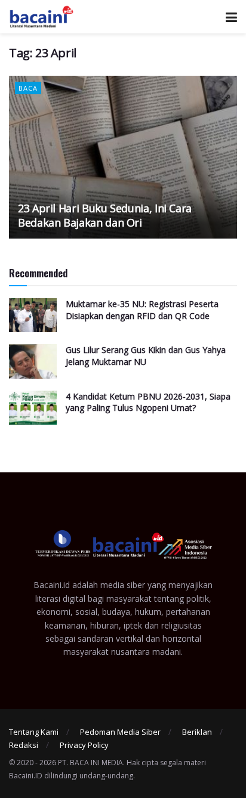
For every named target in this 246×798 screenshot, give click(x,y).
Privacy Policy (84, 745)
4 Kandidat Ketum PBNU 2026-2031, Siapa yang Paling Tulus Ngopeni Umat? (148, 402)
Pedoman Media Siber (120, 731)
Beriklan (197, 731)
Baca (28, 87)
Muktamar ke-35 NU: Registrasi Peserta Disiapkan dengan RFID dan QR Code (142, 309)
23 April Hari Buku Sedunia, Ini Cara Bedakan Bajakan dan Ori (105, 215)
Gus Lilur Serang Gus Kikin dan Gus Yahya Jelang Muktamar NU (146, 355)
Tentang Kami (34, 731)
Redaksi (23, 745)
